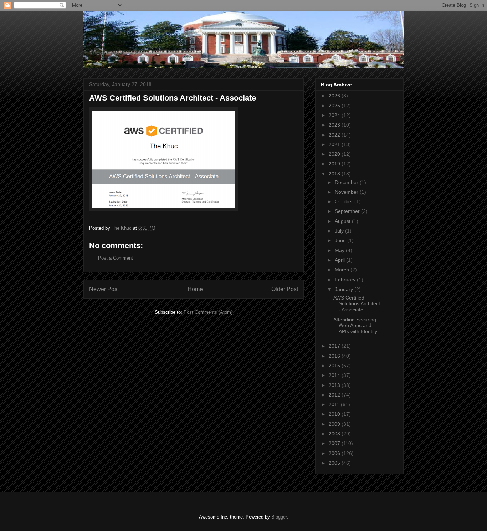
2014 (335, 375)
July (340, 231)
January (344, 289)
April (340, 260)
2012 (335, 395)
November (347, 192)
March (342, 269)
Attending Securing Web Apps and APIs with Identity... (357, 326)
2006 (335, 453)
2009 (335, 424)
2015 (335, 365)
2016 (335, 356)
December (347, 182)
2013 (335, 385)
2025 (335, 105)
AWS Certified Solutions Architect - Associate (356, 304)
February (346, 279)
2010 (335, 414)
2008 (335, 433)
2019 (335, 164)
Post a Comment (115, 258)
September (348, 211)
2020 (335, 154)
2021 (335, 144)
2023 (335, 125)
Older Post (284, 289)
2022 (335, 135)
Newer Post (104, 289)
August (343, 221)
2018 (335, 174)
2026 (335, 95)
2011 (335, 404)
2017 (335, 346)
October (344, 201)
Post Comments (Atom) (208, 312)
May (340, 250)
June (341, 240)
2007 (335, 443)
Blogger (279, 517)
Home (195, 289)
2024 (335, 115)
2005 (335, 463)
